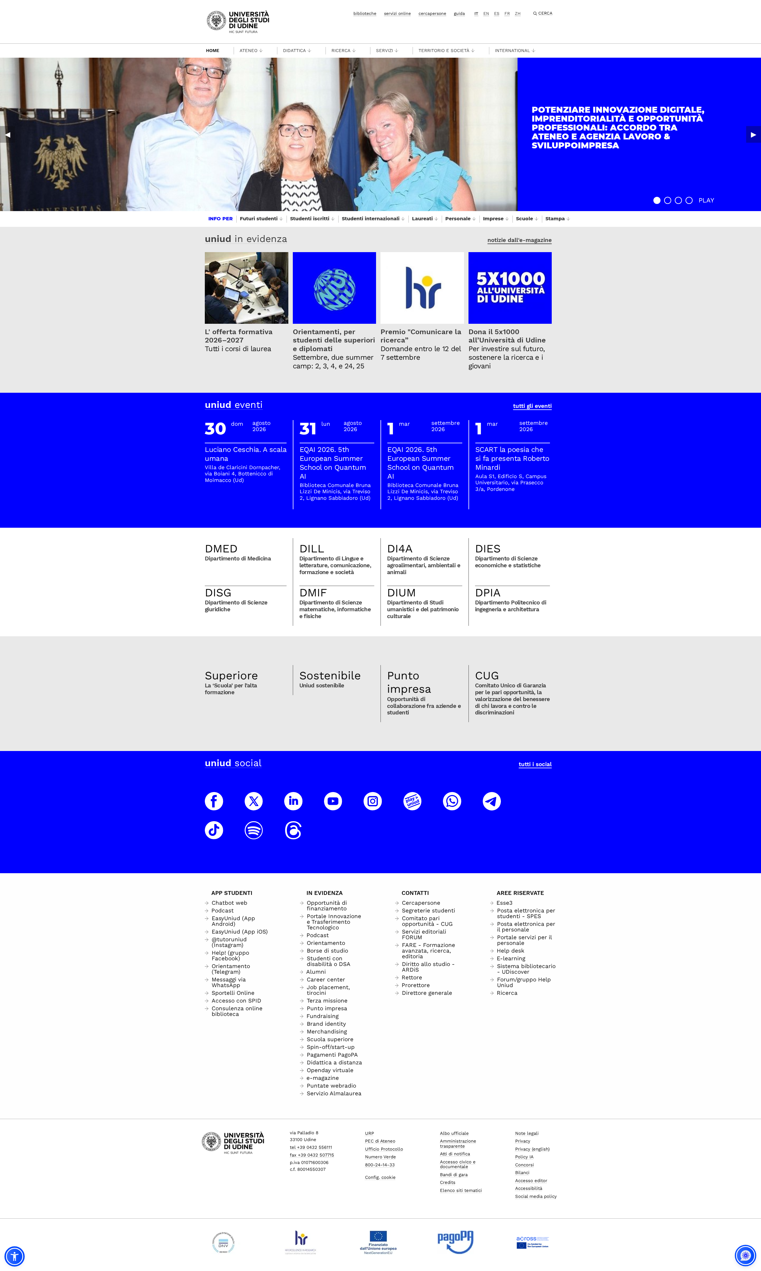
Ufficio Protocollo (384, 1149)
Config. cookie (380, 1177)
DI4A (400, 548)
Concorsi (524, 1165)
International (512, 50)
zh (518, 13)
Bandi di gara (454, 1174)
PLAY (706, 200)
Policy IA (524, 1157)
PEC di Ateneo (380, 1141)
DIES (488, 548)
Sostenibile (330, 675)
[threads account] (293, 835)
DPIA (488, 592)
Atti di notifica (455, 1154)
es (496, 13)
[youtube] (333, 806)
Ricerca (340, 50)
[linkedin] (293, 806)
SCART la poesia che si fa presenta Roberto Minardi (512, 458)
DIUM (401, 592)
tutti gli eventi (532, 406)
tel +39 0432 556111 (311, 1147)
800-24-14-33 (380, 1165)
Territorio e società (444, 50)
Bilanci (522, 1172)
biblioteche (364, 13)
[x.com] (254, 806)
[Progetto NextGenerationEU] (378, 1242)
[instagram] (373, 806)
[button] (657, 200)
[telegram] (492, 806)
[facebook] (214, 806)
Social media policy (536, 1196)
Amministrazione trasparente (458, 1143)
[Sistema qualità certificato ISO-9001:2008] (223, 1242)
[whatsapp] (452, 806)
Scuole (524, 218)
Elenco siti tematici (461, 1190)
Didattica (294, 50)
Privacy (522, 1141)
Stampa (555, 218)
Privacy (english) (532, 1149)
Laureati (422, 218)
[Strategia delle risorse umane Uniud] (300, 1242)
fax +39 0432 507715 (312, 1155)
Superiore (231, 675)
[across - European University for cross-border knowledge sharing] (532, 1242)
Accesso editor (531, 1180)
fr (507, 13)
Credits (447, 1182)
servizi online (397, 13)
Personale (458, 218)
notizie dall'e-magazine (520, 240)
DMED (221, 548)
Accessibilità (528, 1188)
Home (212, 50)
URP (369, 1133)
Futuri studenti (259, 218)
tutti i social (535, 764)
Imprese (493, 218)
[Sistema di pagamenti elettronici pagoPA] (455, 1242)
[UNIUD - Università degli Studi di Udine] (238, 21)
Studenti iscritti (309, 218)
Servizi (384, 50)
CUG (487, 675)
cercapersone (432, 13)
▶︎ (753, 134)
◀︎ (7, 134)
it (476, 13)
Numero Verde (380, 1157)
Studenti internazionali (371, 218)
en (486, 13)
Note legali (527, 1133)
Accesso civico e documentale (458, 1164)
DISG (218, 592)
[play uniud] (412, 806)
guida (459, 13)
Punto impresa (409, 682)
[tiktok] (214, 835)
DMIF (313, 592)
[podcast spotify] (254, 835)
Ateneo (248, 50)
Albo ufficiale (454, 1133)
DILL (311, 548)
